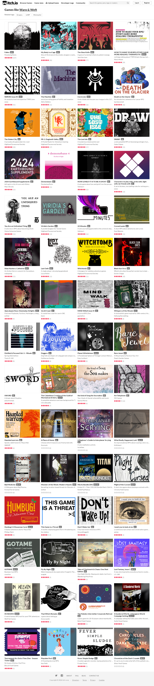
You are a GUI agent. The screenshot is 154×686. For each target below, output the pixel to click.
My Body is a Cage (48, 52)
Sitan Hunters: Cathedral (14, 268)
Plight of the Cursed (122, 484)
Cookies (102, 680)
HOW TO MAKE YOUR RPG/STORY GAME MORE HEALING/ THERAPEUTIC (131, 53)
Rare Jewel (118, 353)
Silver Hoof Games (120, 663)
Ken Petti (44, 663)
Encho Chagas (119, 273)
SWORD (8, 395)
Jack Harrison (82, 57)
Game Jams (38, 3)
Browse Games (26, 3)
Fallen (7, 52)
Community (80, 3)
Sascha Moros (82, 401)
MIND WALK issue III (86, 311)
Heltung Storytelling (121, 316)
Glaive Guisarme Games (13, 231)
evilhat (7, 316)
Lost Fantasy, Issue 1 (122, 569)
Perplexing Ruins (10, 55)
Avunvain (44, 445)
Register (147, 3)
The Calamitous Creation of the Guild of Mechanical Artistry (57, 396)
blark (43, 316)
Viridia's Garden (47, 226)
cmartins (8, 574)
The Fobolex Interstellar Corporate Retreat (95, 614)
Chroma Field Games (121, 490)
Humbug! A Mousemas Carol (16, 527)
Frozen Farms (82, 663)
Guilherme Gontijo (47, 358)
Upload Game (53, 3)
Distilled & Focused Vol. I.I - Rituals (18, 353)
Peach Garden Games (121, 358)
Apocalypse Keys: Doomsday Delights (20, 311)
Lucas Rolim (45, 273)
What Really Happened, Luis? (125, 440)
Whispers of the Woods (123, 311)
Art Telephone (120, 395)
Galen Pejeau (118, 144)
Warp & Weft (28, 10)
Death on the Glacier (122, 97)
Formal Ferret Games (12, 490)
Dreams (19, 15)
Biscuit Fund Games (11, 665)
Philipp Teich (9, 532)
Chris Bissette (46, 403)
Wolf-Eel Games (10, 619)
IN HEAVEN (9, 614)
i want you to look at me (123, 527)
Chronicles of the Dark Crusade (126, 658)
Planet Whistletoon (85, 353)
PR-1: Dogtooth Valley (50, 139)
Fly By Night (46, 569)
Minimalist (37, 15)
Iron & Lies (82, 97)
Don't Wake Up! (84, 527)
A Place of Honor (48, 440)
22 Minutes (82, 226)
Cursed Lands (119, 226)
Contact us (94, 676)
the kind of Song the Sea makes (90, 395)
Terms (85, 680)
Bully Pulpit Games (84, 621)
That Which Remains (49, 614)
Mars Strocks (9, 187)
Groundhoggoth (83, 532)
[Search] (128, 3)
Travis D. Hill (9, 358)
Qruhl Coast (46, 311)
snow (43, 57)
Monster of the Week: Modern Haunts (56, 484)
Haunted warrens (12, 440)
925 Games (118, 398)
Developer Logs (67, 3)
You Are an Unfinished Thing (16, 226)
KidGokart (117, 445)
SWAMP (7, 445)
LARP (28, 15)
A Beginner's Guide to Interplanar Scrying (94, 440)
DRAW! (117, 139)
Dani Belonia (118, 231)
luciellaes (81, 447)
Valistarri (81, 187)
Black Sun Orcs (120, 268)
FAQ (76, 676)
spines (116, 532)
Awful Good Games (121, 621)
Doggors (44, 353)
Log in (137, 3)
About (69, 676)
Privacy (92, 680)
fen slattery (45, 532)
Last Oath (45, 268)
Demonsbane (46, 181)
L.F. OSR (117, 574)
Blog (84, 676)
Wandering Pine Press (85, 576)
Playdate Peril (46, 658)
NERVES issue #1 (11, 97)
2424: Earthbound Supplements (17, 181)
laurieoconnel (119, 102)
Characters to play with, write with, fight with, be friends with (130, 182)
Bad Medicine (10, 484)
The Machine (46, 97)
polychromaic (9, 401)
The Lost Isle (83, 139)
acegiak (43, 574)
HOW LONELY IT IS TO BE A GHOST (92, 181)
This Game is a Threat (49, 527)
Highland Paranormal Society (15, 144)
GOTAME (8, 569)
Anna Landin (45, 619)
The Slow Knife (84, 52)
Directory (75, 680)
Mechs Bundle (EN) (85, 484)
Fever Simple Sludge (86, 658)
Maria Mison (118, 59)
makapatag (8, 273)
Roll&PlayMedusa (84, 490)
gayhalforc (81, 316)
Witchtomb (82, 268)
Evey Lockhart (82, 358)
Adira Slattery (46, 102)
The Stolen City (11, 139)
